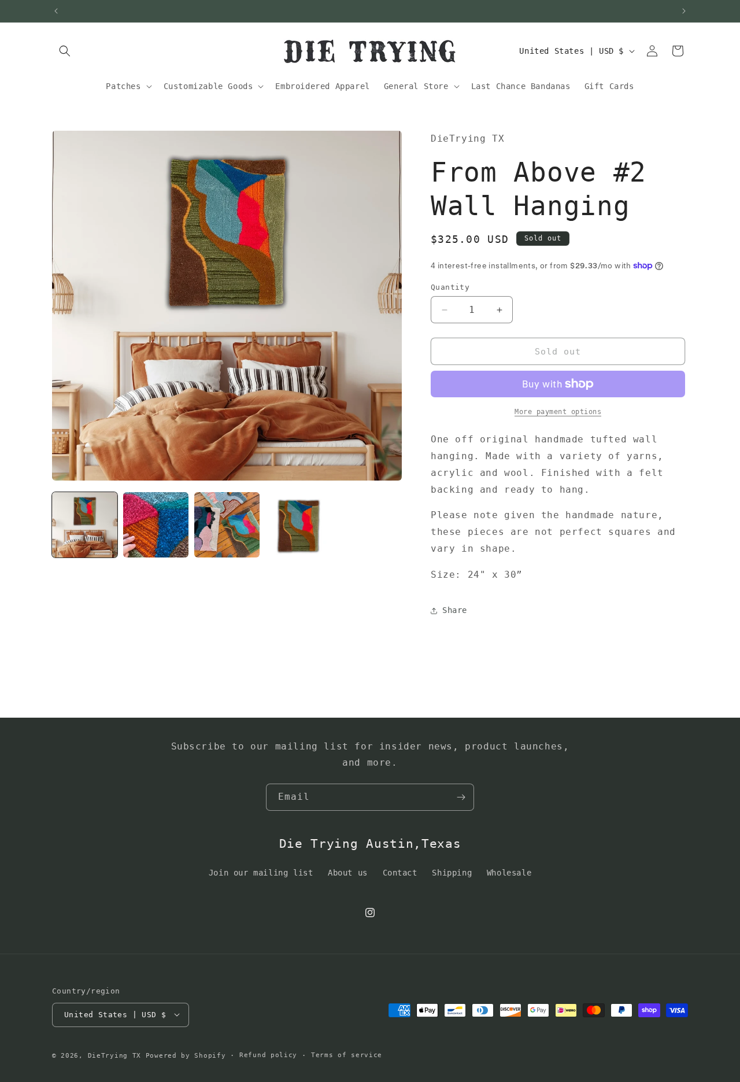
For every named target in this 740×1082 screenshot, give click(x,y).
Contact (400, 872)
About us (348, 872)
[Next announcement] (684, 11)
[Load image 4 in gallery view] (298, 524)
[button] (64, 51)
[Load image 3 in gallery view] (227, 524)
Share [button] (454, 610)
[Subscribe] (460, 797)
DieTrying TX (114, 1055)
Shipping (452, 872)
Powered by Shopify (186, 1055)
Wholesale (509, 872)
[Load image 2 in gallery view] (155, 524)
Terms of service (346, 1054)
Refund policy (268, 1054)
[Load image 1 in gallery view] (84, 524)
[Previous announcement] (56, 11)
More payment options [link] (558, 412)
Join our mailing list (261, 872)
